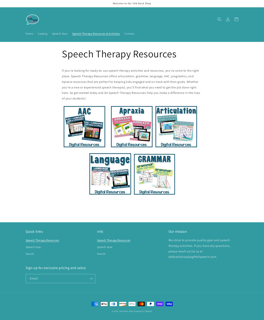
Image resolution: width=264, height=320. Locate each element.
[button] (219, 19)
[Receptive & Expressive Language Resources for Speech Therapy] (110, 196)
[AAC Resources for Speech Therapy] (84, 149)
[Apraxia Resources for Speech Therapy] (131, 149)
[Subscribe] (91, 278)
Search (30, 253)
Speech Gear (33, 247)
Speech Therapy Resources (42, 240)
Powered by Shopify (143, 311)
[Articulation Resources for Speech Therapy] (176, 149)
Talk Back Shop (126, 311)
